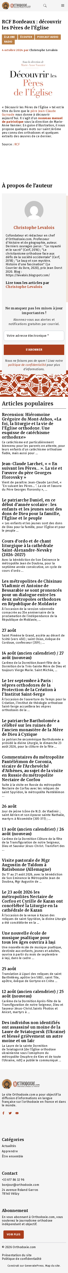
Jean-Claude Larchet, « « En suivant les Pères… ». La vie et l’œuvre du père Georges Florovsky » (32, 470)
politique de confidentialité (27, 365)
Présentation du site (17, 1255)
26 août (9, 806)
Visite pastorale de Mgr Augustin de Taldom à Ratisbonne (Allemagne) (26, 865)
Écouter (26, 37)
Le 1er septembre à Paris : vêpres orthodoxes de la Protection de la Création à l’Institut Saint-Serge (29, 687)
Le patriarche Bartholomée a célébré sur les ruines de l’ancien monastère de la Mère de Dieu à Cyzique (32, 727)
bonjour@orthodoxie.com (20, 1185)
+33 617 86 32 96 (13, 1179)
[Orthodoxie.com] (16, 5)
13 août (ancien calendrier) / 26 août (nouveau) (33, 831)
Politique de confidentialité (21, 1259)
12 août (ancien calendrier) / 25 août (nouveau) (33, 993)
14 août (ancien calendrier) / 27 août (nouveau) (33, 655)
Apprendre (10, 1151)
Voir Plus (13, 1234)
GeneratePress (34, 1265)
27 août (9, 630)
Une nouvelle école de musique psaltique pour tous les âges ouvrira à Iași (29, 938)
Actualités (9, 1146)
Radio (8, 41)
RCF (17, 144)
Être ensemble (12, 1156)
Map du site (52, 1265)
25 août (9, 968)
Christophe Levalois (34, 227)
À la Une (9, 37)
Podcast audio (47, 37)
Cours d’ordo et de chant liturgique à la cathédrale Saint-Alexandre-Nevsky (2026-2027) (27, 548)
